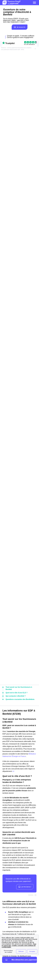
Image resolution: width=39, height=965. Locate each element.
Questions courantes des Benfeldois (20, 699)
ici (13, 771)
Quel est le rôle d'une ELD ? (16, 693)
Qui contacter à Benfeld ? (16, 696)
